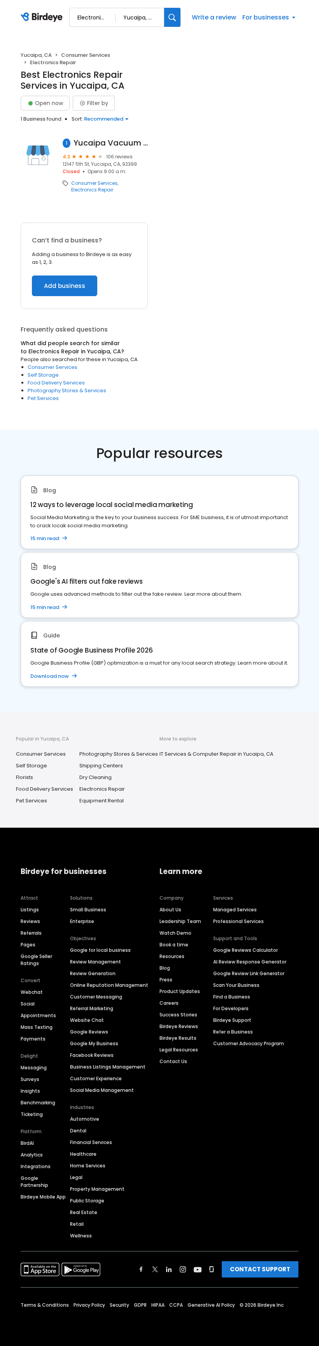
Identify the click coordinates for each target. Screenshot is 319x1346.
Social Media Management (102, 1090)
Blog (165, 968)
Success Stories (178, 1014)
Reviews (30, 921)
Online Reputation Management (109, 985)
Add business (64, 286)
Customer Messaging (96, 996)
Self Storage (43, 375)
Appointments (38, 1015)
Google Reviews (89, 1031)
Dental (78, 1130)
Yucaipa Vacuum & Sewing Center (111, 143)
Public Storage (87, 1200)
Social (28, 1003)
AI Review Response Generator (249, 961)
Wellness (81, 1235)
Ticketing (32, 1114)
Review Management (95, 961)
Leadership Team (180, 921)
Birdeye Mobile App (43, 1196)
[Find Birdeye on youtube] (198, 1269)
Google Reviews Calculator (245, 950)
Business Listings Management (107, 1066)
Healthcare (83, 1154)
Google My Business (94, 1043)
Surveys (30, 1079)
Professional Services (238, 921)
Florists (24, 777)
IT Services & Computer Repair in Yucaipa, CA (216, 754)
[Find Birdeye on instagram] (183, 1269)
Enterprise (82, 921)
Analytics (32, 1154)
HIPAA (158, 1305)
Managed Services (235, 909)
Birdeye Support (232, 1020)
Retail (77, 1224)
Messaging (34, 1067)
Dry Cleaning (95, 777)
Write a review (214, 17)
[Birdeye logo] (43, 17)
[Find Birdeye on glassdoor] (211, 1269)
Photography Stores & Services (67, 390)
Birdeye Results (178, 1038)
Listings (30, 909)
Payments (33, 1038)
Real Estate (83, 1212)
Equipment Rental (101, 800)
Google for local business (100, 950)
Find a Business (231, 996)
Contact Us (173, 1061)
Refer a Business (233, 1031)
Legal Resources (179, 1049)
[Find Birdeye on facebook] (141, 1269)
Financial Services (91, 1142)
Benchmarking (38, 1102)
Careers (169, 1003)
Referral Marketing (91, 1008)
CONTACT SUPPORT (260, 1269)
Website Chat (87, 1020)
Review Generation (93, 973)
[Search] (172, 17)
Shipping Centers (101, 765)
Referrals (31, 933)
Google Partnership (34, 1181)
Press (166, 979)
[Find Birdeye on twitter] (155, 1269)
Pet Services (43, 398)
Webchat (32, 992)
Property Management (97, 1189)
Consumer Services (85, 55)
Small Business (88, 909)
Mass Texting (37, 1027)
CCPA (176, 1305)
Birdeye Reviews (179, 1026)
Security (119, 1305)
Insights (30, 1091)
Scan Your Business (236, 985)
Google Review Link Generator (248, 973)
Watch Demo (175, 933)
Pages (28, 944)
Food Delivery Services (56, 382)
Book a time (174, 944)
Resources (172, 956)
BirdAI (27, 1143)
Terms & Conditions (45, 1305)
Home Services (87, 1165)
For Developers (231, 1008)
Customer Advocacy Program (248, 1043)
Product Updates (180, 991)
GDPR (140, 1305)
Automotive (84, 1119)
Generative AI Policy (211, 1305)
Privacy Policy (89, 1305)
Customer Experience (96, 1078)
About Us (170, 909)
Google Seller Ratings (36, 960)
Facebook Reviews (92, 1055)
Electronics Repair (92, 190)
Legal (76, 1177)
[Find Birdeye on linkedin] (169, 1269)
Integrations (36, 1166)
